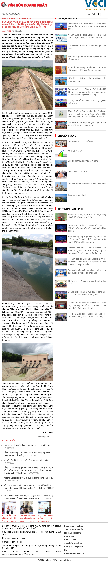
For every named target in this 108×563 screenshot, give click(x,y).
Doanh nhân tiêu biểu (73, 526)
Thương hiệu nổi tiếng (74, 529)
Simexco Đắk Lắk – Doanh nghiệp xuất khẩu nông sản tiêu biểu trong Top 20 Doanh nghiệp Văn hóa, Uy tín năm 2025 (87, 250)
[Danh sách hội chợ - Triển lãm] (61, 143)
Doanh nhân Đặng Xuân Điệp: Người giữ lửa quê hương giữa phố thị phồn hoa (87, 271)
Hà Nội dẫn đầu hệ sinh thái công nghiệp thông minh (27, 461)
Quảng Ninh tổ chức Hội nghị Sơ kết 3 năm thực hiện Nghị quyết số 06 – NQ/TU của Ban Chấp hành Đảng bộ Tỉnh (87, 305)
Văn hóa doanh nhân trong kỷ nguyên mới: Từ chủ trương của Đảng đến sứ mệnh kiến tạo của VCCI (28, 496)
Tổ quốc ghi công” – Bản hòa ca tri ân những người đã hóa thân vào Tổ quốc (27, 454)
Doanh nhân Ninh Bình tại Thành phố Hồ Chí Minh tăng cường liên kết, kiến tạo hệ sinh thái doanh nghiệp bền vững (87, 92)
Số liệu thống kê (75, 151)
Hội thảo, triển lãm (72, 533)
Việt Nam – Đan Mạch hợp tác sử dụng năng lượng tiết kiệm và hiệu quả (27, 518)
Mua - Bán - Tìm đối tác (78, 171)
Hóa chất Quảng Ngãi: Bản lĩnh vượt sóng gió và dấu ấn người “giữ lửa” (87, 215)
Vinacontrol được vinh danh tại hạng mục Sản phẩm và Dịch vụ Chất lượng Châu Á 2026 (87, 26)
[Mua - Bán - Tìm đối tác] (61, 174)
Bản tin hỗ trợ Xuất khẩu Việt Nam (83, 161)
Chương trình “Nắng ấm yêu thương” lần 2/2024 (87, 282)
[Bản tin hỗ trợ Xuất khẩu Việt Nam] (61, 163)
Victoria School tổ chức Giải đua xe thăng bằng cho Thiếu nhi (28, 479)
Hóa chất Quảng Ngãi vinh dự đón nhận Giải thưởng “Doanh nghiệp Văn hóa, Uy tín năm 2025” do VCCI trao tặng (87, 239)
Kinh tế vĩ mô (70, 540)
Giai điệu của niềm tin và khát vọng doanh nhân (87, 47)
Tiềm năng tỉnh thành (77, 195)
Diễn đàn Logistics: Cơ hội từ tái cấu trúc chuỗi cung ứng (87, 79)
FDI (65, 550)
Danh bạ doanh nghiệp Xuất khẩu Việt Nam (87, 184)
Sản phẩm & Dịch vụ (73, 543)
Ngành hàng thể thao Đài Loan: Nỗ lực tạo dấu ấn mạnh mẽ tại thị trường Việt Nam (87, 36)
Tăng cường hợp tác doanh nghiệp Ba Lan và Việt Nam (28, 446)
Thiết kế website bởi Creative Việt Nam (54, 560)
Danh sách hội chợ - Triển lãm (80, 141)
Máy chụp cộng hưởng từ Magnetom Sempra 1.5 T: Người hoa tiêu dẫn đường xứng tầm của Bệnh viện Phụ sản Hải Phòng (45, 518)
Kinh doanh (69, 536)
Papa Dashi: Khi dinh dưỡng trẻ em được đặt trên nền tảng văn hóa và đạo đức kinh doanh (87, 228)
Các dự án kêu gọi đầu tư (75, 546)
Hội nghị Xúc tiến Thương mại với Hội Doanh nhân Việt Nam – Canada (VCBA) (87, 315)
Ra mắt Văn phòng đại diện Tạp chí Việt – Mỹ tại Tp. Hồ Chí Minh (9, 518)
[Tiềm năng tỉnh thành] (61, 198)
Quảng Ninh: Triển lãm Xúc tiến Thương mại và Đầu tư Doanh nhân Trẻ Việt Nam (87, 293)
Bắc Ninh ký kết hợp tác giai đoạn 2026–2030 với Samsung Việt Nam (87, 123)
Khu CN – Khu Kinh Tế (74, 553)
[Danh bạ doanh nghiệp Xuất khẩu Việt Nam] (61, 186)
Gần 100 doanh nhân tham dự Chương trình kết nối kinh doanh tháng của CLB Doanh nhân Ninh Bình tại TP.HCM (29, 488)
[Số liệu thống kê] (61, 153)
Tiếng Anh (91, 14)
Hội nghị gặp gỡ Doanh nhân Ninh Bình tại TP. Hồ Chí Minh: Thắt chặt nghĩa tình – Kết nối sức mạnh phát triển (87, 261)
